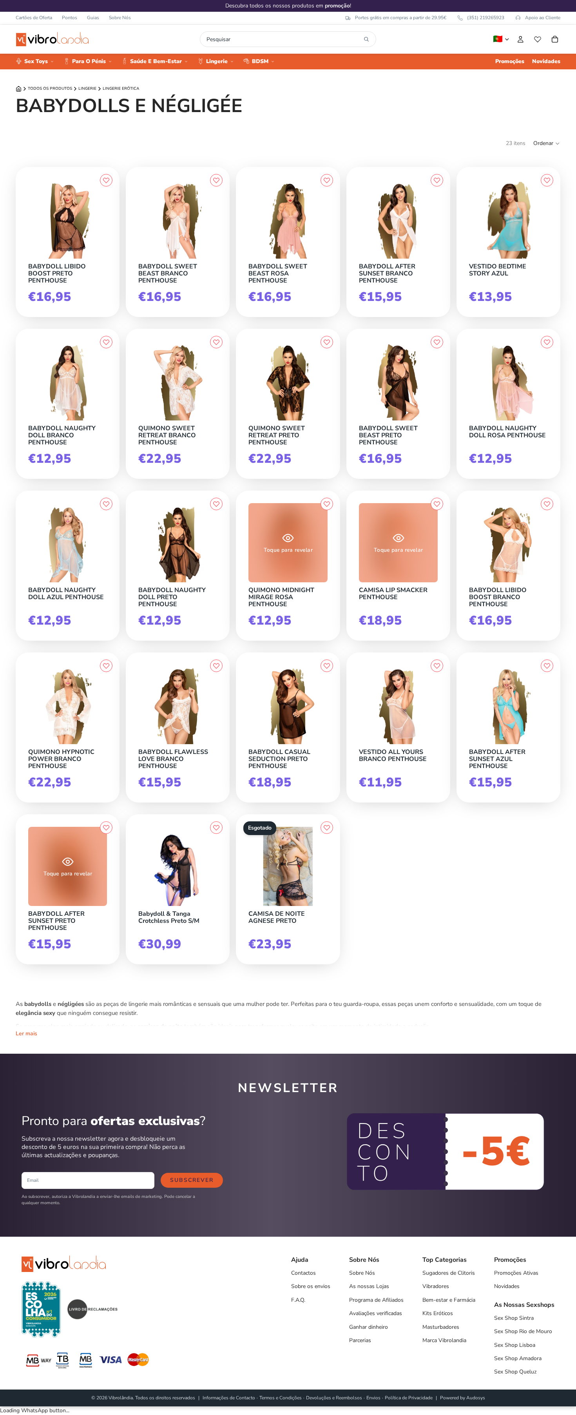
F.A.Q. (298, 1300)
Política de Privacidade (409, 1398)
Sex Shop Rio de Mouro (523, 1331)
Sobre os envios (310, 1286)
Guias (93, 17)
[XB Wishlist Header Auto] (537, 39)
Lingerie (87, 88)
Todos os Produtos (50, 88)
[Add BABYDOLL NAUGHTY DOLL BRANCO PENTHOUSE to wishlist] (106, 342)
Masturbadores (440, 1327)
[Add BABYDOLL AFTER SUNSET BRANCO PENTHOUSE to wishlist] (437, 180)
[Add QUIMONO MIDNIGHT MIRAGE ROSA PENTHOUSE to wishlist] (327, 504)
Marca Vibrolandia (444, 1340)
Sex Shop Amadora (518, 1358)
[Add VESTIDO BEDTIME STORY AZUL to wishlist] (547, 180)
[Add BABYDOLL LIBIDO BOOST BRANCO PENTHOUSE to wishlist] (547, 504)
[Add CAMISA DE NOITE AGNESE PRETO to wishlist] (327, 827)
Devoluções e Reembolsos (334, 1398)
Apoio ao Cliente (542, 17)
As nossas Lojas (369, 1286)
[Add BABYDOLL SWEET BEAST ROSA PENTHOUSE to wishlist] (327, 180)
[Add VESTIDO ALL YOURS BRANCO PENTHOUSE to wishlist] (437, 665)
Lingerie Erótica (121, 88)
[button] (546, 143)
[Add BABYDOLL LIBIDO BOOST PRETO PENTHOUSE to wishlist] (106, 180)
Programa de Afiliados (376, 1300)
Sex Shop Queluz (515, 1371)
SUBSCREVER (192, 1180)
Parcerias (360, 1340)
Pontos (69, 17)
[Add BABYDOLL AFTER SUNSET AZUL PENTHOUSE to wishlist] (547, 665)
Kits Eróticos (437, 1313)
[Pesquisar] (366, 39)
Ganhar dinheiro (368, 1327)
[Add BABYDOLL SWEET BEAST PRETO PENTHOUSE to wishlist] (437, 342)
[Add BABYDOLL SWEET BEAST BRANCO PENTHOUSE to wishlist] (216, 180)
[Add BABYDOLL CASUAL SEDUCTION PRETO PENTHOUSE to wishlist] (327, 665)
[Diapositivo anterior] (477, 219)
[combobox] (283, 39)
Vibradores (435, 1286)
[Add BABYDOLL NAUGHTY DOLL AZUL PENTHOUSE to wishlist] (106, 504)
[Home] (19, 89)
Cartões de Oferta (34, 17)
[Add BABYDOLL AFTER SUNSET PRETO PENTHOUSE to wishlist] (106, 827)
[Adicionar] (105, 418)
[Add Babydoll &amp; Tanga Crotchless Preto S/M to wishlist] (216, 827)
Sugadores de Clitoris (448, 1273)
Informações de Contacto (229, 1398)
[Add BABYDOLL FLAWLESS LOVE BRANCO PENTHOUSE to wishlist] (216, 665)
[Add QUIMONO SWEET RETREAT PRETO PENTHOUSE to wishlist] (327, 342)
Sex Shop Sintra (514, 1318)
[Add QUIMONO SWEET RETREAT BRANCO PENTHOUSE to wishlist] (216, 342)
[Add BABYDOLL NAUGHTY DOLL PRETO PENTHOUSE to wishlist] (216, 504)
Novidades (507, 1286)
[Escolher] (105, 257)
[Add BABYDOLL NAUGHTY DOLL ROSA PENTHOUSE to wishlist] (547, 342)
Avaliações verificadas (375, 1313)
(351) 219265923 (485, 17)
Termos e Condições (280, 1398)
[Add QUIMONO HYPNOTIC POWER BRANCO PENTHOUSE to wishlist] (106, 665)
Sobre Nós (120, 17)
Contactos (303, 1273)
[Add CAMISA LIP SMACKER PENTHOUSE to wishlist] (437, 504)
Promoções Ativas (516, 1273)
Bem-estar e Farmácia (448, 1300)
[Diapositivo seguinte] (539, 219)
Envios (373, 1398)
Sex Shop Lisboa (514, 1345)
